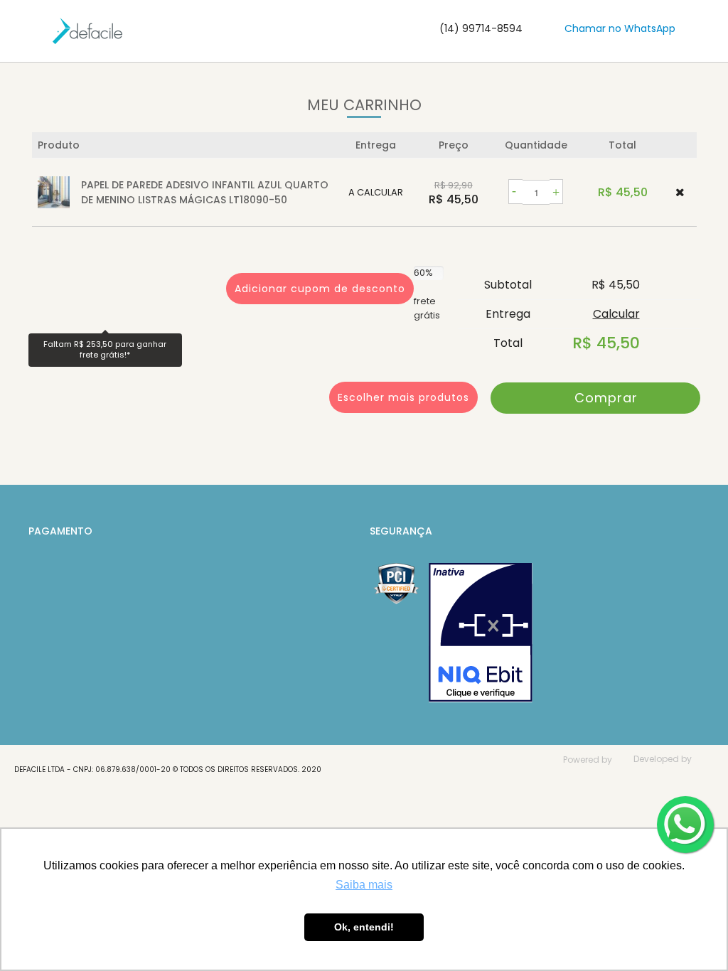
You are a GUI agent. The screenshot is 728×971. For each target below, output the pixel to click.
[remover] (680, 192)
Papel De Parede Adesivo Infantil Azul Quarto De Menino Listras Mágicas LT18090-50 (204, 192)
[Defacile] (87, 31)
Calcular (616, 314)
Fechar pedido (595, 398)
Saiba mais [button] (364, 885)
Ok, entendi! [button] (364, 927)
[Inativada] (480, 632)
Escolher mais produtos (403, 397)
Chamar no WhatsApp (619, 28)
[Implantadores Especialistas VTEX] (666, 778)
